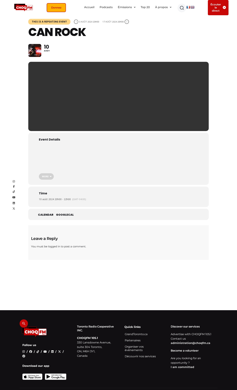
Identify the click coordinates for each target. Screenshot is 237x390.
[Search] (24, 323)
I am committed (182, 367)
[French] (188, 7)
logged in (54, 246)
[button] (181, 8)
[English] (192, 7)
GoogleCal (65, 215)
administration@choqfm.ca (190, 343)
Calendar (45, 215)
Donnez (56, 7)
